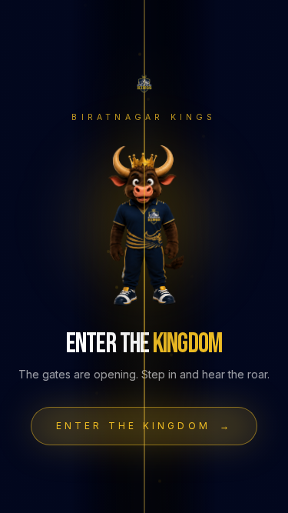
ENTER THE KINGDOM (144, 425)
